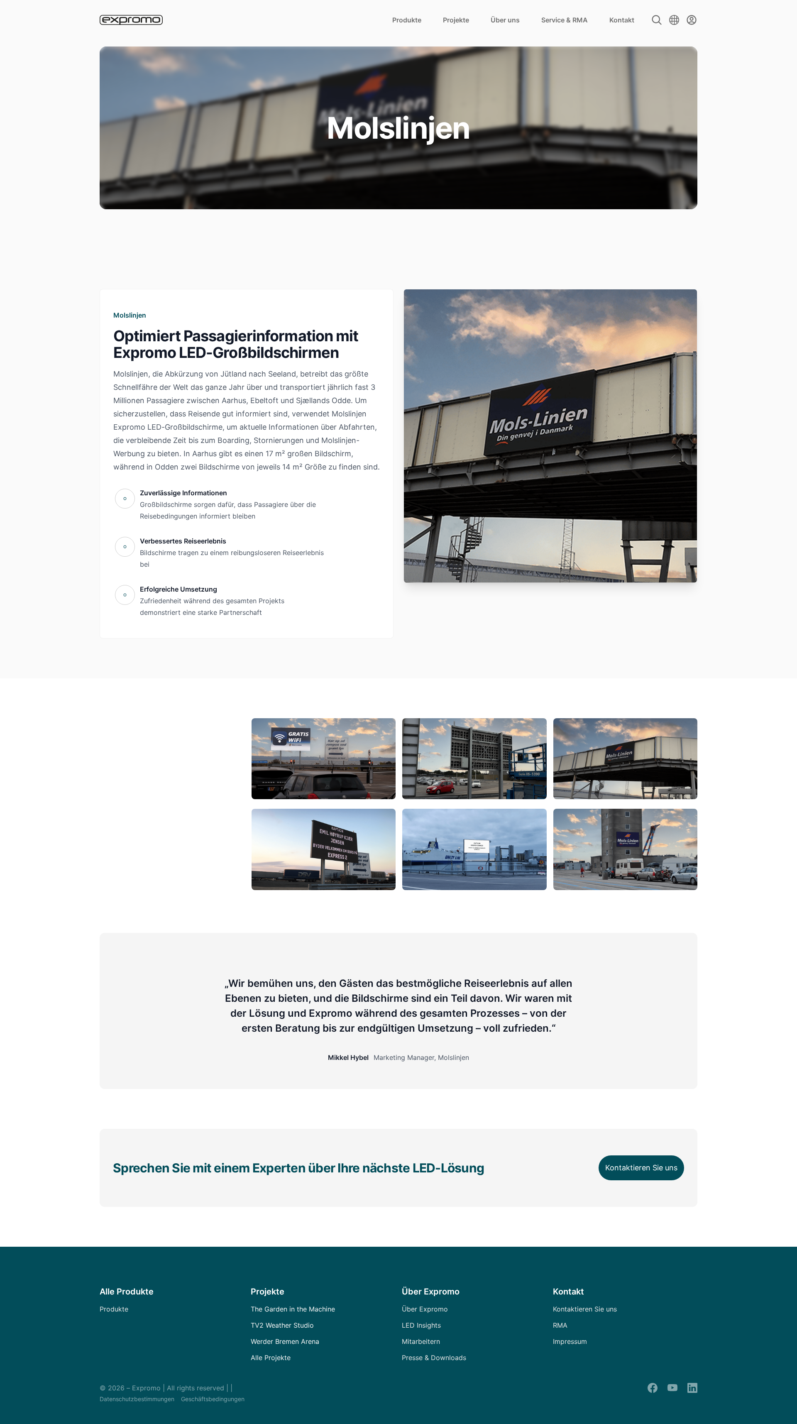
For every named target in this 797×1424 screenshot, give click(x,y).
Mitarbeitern (421, 1341)
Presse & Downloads (434, 1357)
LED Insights (421, 1325)
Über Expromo (425, 1309)
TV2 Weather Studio (282, 1325)
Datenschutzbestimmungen (137, 1398)
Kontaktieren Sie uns (641, 1167)
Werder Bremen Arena (285, 1341)
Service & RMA (564, 20)
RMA (560, 1325)
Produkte (406, 20)
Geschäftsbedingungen (212, 1398)
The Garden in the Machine (293, 1309)
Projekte (456, 20)
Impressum (570, 1341)
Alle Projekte (271, 1357)
